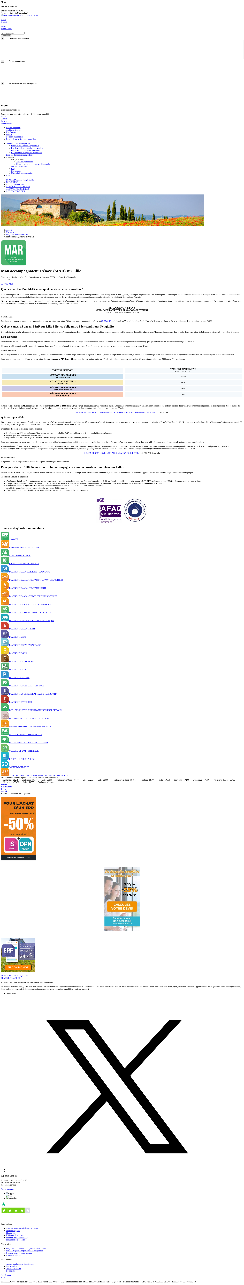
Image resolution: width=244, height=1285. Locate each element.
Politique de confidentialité (16, 1237)
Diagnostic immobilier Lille (17, 234)
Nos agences (11, 232)
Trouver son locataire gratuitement (19, 1264)
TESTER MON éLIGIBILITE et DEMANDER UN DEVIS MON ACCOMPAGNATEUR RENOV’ (117, 412)
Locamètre (10, 1271)
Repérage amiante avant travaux (19, 1253)
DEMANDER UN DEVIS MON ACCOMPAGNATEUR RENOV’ (112, 453)
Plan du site (10, 1233)
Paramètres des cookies (15, 1240)
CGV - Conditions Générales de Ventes (22, 1228)
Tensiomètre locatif (13, 1268)
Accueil (9, 230)
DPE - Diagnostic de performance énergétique (24, 1251)
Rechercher (6, 36)
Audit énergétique (13, 1255)
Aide (3, 1277)
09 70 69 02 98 (7, 284)
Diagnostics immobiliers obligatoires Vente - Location (27, 1248)
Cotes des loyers (12, 1266)
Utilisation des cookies (15, 1235)
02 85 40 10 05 (107, 321)
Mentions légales (13, 1231)
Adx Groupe (6, 1275)
